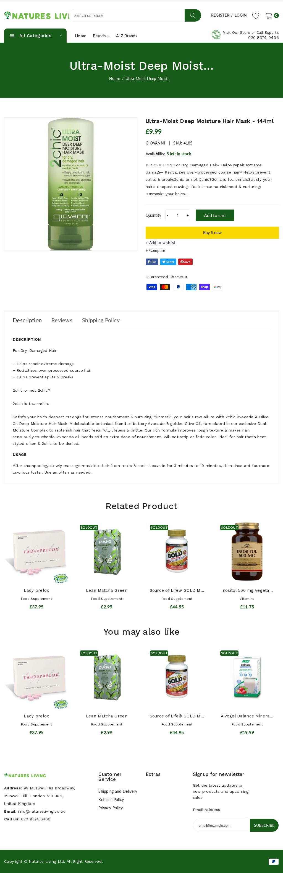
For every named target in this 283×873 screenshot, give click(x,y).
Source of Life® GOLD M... (177, 590)
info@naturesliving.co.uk (41, 811)
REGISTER (220, 15)
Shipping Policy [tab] (101, 320)
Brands (99, 35)
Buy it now (212, 232)
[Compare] (212, 250)
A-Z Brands (126, 35)
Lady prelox (36, 590)
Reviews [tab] (61, 320)
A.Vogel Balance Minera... (247, 716)
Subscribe (264, 825)
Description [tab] (27, 320)
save (186, 262)
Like (153, 262)
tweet (169, 262)
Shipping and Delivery (117, 791)
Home (80, 35)
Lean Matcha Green (106, 590)
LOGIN (241, 15)
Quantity (153, 215)
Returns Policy (111, 799)
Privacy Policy (110, 807)
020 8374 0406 (263, 37)
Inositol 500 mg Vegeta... (247, 590)
